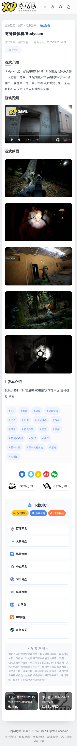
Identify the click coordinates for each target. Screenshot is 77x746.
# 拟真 (43, 429)
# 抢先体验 (28, 429)
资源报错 (59, 513)
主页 (20, 25)
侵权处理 (24, 737)
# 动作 (37, 410)
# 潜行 (32, 438)
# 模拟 (56, 429)
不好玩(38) (60, 486)
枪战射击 (45, 25)
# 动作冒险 (52, 410)
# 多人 (12, 420)
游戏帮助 (22, 513)
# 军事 (24, 410)
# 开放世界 (41, 420)
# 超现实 (13, 456)
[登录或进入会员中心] (68, 7)
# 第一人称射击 (35, 447)
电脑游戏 (31, 25)
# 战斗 (56, 420)
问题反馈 (38, 741)
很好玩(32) (26, 486)
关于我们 (10, 737)
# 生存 (45, 438)
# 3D (11, 410)
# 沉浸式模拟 (16, 438)
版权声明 (38, 737)
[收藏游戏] (22, 474)
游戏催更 (40, 513)
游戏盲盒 (52, 737)
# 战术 (12, 429)
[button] (52, 7)
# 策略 (52, 447)
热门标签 (66, 737)
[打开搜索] (60, 7)
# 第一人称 (15, 447)
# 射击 (25, 420)
